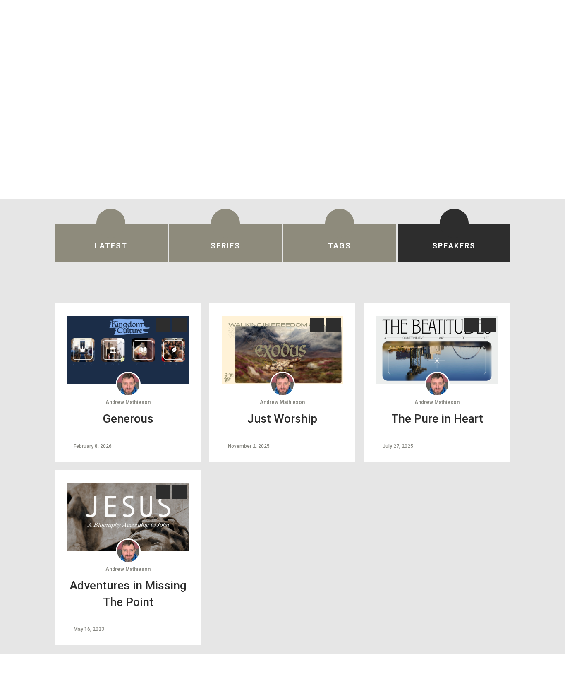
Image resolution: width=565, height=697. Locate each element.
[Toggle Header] (541, 19)
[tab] (111, 243)
